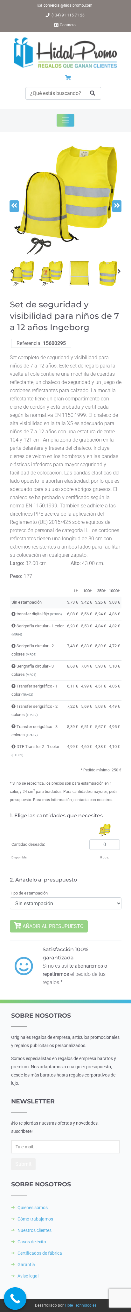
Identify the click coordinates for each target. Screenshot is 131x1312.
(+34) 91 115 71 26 (68, 15)
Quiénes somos (32, 1207)
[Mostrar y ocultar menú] (65, 120)
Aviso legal (27, 1275)
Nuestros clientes (34, 1230)
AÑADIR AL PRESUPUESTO (52, 926)
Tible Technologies (80, 1305)
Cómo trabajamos (35, 1218)
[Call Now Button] (15, 1298)
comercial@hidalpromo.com (68, 5)
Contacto (68, 25)
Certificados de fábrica (39, 1253)
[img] (13, 614)
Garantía (26, 1264)
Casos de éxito (31, 1241)
